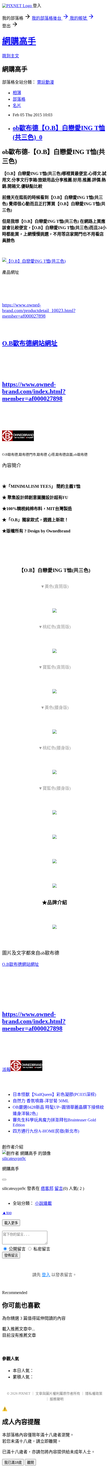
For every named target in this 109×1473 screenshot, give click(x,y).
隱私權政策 (93, 1393)
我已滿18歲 (13, 1463)
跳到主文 (10, 56)
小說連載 (43, 1203)
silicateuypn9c (14, 1158)
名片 (17, 105)
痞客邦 (47, 1188)
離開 (30, 1463)
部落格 (19, 99)
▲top (7, 1212)
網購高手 (19, 41)
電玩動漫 (45, 82)
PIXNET (24, 1393)
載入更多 (11, 1223)
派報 (6, 1069)
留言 (58, 1188)
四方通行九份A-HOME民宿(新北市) (46, 1131)
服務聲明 (56, 1399)
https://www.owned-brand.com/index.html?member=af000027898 (34, 391)
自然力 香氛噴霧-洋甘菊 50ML (41, 1101)
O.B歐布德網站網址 (29, 343)
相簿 (17, 93)
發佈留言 (11, 1255)
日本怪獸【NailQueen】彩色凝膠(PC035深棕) (54, 1094)
